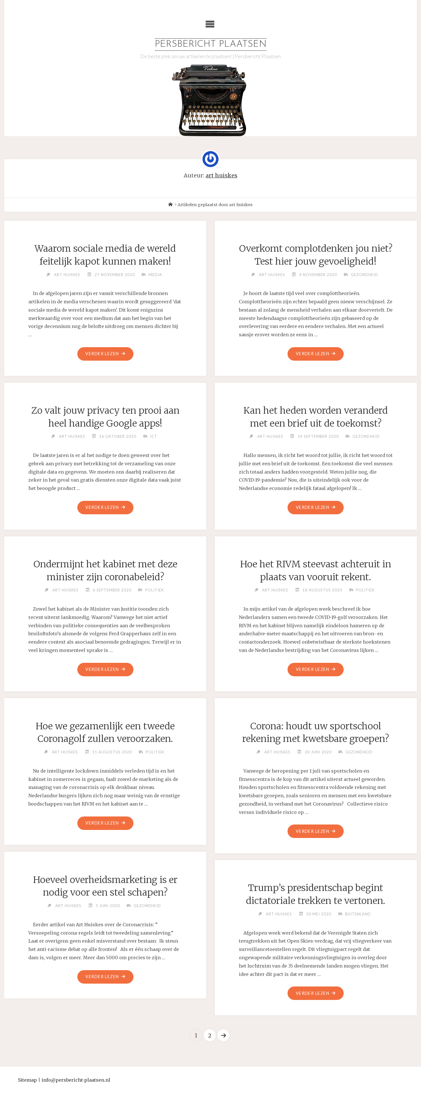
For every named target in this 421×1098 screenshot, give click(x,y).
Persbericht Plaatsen (211, 44)
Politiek (154, 590)
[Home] (170, 204)
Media (155, 274)
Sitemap (27, 1080)
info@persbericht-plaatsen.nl (76, 1080)
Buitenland (358, 914)
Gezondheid (364, 274)
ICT (153, 436)
